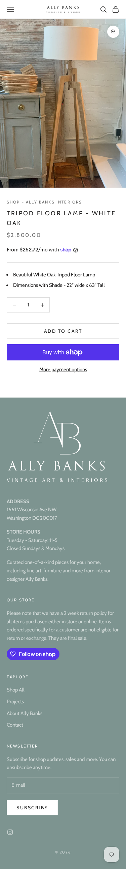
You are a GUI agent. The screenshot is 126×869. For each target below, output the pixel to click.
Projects (15, 702)
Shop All (16, 690)
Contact (15, 725)
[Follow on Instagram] (10, 832)
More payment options (63, 369)
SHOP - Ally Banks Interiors (44, 202)
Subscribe (32, 808)
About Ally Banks (24, 713)
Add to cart (63, 331)
